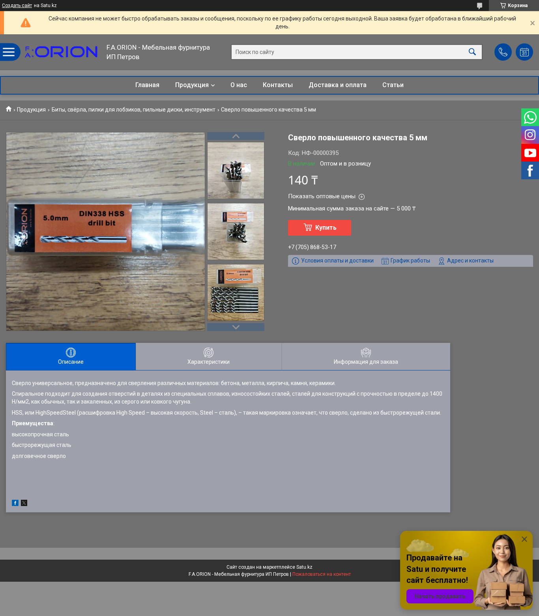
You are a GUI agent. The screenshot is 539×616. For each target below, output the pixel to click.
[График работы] (524, 52)
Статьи (393, 85)
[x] (24, 504)
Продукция (192, 85)
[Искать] (472, 52)
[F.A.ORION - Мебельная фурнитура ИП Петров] (61, 52)
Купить (326, 227)
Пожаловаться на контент (321, 574)
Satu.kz (304, 567)
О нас (238, 85)
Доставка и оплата (338, 85)
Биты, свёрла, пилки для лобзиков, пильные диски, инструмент (133, 109)
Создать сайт (17, 5)
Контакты (278, 85)
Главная (147, 85)
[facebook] (15, 504)
